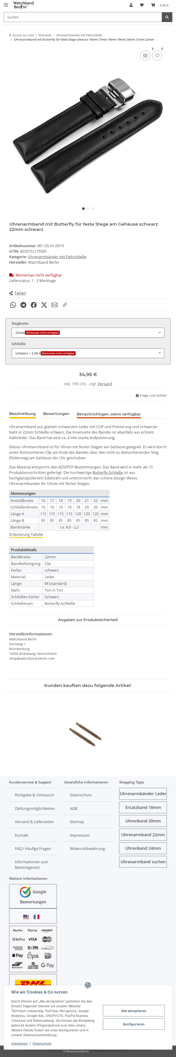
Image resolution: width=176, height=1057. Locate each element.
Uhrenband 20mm (143, 821)
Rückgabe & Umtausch (34, 794)
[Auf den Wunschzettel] (157, 55)
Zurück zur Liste (23, 35)
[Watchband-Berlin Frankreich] (38, 917)
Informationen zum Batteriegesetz (31, 864)
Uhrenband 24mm (143, 848)
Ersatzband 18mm (143, 807)
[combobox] (88, 333)
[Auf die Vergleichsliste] (145, 55)
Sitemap (77, 821)
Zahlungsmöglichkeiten (35, 808)
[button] (131, 5)
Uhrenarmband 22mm (143, 834)
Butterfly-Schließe (108, 472)
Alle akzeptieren (133, 1011)
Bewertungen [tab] (56, 414)
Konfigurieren (134, 1024)
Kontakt (21, 835)
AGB (73, 808)
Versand (105, 383)
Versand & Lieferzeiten (34, 821)
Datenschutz (42, 1043)
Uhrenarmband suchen (143, 861)
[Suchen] (167, 17)
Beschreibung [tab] (22, 414)
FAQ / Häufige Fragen (33, 848)
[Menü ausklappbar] (6, 3)
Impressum (19, 1043)
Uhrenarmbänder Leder (143, 793)
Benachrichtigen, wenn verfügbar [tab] (109, 414)
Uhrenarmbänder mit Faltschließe (57, 256)
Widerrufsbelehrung (87, 848)
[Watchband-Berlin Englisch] (27, 917)
